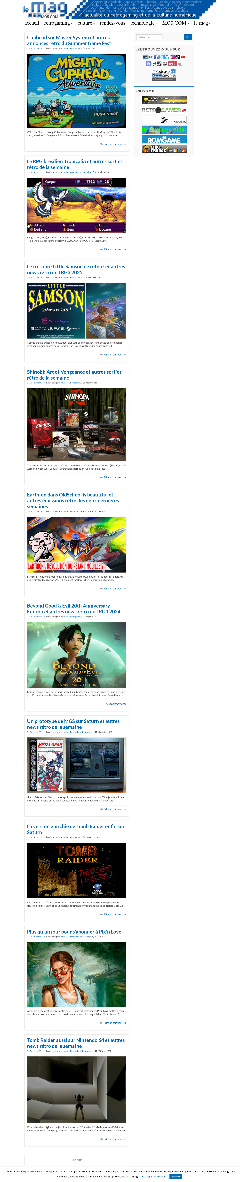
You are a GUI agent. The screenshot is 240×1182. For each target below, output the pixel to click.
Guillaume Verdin (37, 48)
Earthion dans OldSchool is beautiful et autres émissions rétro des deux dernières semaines (73, 500)
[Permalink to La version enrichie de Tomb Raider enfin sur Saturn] (76, 870)
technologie (143, 23)
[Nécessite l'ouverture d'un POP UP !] (164, 74)
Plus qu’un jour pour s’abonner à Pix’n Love (74, 931)
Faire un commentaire (115, 144)
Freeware (74, 172)
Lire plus (77, 1160)
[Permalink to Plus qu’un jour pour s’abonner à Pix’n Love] (76, 974)
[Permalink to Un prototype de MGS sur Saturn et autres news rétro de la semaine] (76, 764)
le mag (201, 23)
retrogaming (57, 23)
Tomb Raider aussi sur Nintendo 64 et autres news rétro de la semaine (76, 1043)
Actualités (65, 48)
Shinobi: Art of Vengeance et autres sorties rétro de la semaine (74, 375)
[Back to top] (233, 1175)
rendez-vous (112, 23)
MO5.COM (175, 23)
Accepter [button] (175, 1176)
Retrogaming (75, 48)
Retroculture (85, 511)
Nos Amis (74, 511)
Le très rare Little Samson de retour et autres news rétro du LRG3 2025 (76, 269)
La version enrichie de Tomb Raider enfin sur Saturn (76, 829)
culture (85, 23)
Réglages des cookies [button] (153, 1176)
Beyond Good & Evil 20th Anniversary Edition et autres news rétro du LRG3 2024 (73, 608)
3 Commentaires (117, 703)
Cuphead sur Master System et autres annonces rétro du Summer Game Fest (69, 40)
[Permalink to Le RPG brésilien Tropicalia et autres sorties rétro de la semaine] (76, 205)
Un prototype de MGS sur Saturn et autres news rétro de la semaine (73, 724)
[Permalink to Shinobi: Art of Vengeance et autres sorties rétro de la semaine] (76, 424)
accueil (31, 23)
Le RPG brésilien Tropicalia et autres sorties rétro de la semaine (75, 164)
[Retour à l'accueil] (120, 9)
